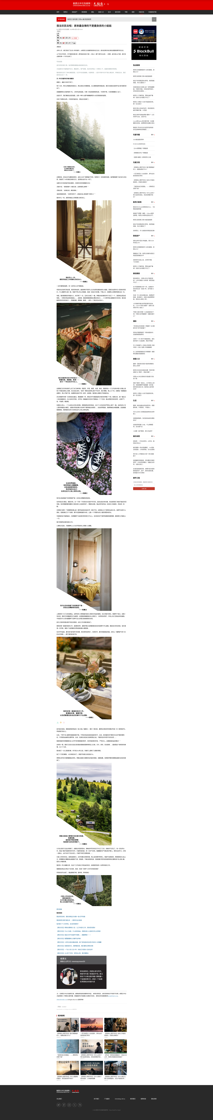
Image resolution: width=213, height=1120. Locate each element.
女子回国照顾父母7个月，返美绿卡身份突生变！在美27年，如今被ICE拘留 (143, 288)
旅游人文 (101, 12)
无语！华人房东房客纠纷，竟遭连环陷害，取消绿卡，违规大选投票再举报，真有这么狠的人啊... (143, 297)
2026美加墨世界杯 (138, 139)
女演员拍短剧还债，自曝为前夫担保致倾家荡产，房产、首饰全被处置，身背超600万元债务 (143, 470)
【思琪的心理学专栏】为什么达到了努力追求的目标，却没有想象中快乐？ (143, 195)
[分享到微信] (58, 35)
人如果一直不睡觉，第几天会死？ (143, 431)
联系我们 (133, 1099)
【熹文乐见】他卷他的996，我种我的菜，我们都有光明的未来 (75, 946)
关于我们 (96, 1099)
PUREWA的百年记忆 (139, 144)
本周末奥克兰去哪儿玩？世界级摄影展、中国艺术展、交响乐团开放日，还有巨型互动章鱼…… (143, 89)
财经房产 (74, 12)
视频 (133, 12)
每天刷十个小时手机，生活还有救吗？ (68, 924)
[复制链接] (69, 38)
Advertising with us (120, 1099)
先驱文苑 (141, 12)
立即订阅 (144, 488)
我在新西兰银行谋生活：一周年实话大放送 (69, 920)
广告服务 (107, 1099)
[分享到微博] (63, 38)
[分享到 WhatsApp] (66, 38)
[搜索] (108, 4)
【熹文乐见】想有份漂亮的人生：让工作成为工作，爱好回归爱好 (76, 927)
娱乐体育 (117, 12)
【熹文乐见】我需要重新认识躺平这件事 (69, 938)
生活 (109, 12)
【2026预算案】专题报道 (140, 148)
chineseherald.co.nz (62, 999)
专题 (126, 12)
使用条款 (143, 1099)
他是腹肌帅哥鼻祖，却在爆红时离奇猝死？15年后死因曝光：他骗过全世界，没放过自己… (143, 462)
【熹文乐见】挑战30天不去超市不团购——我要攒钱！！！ (74, 935)
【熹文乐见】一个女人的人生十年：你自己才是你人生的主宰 (75, 949)
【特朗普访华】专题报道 (140, 153)
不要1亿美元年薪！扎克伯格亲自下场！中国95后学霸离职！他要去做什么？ (143, 314)
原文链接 (59, 909)
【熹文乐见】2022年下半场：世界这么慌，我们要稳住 (73, 953)
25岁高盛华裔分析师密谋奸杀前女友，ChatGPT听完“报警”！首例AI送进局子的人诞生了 (143, 305)
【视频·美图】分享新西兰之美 (142, 157)
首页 (58, 12)
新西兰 (66, 12)
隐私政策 (154, 1099)
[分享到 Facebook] (58, 38)
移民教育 (84, 12)
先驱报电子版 (152, 12)
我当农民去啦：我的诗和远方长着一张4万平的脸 (71, 916)
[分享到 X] (60, 38)
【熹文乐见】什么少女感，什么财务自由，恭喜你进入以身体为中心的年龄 (79, 931)
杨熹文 (58, 31)
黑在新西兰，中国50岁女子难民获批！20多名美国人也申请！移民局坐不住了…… (143, 280)
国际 (92, 12)
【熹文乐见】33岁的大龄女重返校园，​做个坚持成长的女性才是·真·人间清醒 (79, 942)
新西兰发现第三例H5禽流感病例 (79, 19)
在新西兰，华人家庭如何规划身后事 (143, 230)
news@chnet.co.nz (113, 996)
